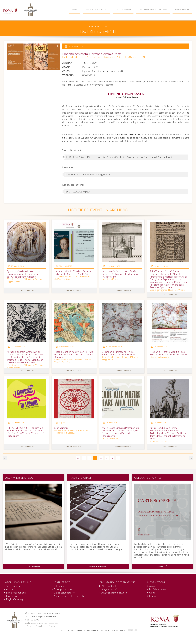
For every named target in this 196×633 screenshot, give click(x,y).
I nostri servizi (123, 9)
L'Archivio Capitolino (96, 9)
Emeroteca (11, 595)
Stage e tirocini (109, 589)
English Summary (14, 599)
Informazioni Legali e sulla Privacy (40, 626)
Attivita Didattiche (111, 585)
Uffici (152, 592)
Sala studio (59, 585)
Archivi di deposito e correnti (69, 595)
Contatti (153, 595)
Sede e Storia (13, 585)
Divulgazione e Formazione (153, 9)
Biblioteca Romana (16, 592)
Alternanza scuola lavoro (114, 592)
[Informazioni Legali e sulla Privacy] (136, 630)
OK (130, 630)
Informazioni (182, 9)
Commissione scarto (64, 592)
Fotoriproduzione (63, 589)
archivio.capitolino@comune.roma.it (41, 623)
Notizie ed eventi (158, 589)
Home (74, 9)
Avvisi (152, 585)
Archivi (9, 589)
